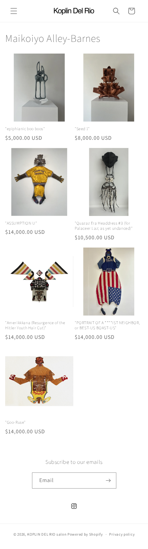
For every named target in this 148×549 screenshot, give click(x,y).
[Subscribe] (108, 480)
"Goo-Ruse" (15, 422)
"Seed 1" (82, 128)
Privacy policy (122, 534)
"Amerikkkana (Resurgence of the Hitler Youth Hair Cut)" (35, 325)
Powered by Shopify (85, 534)
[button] (13, 11)
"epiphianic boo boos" (25, 128)
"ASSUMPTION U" (21, 223)
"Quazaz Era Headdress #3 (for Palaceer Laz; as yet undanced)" (104, 225)
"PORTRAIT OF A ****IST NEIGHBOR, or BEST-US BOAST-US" (107, 325)
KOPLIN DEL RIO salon (46, 534)
